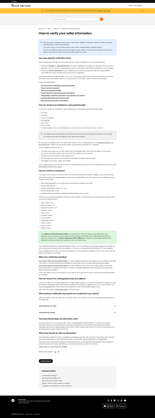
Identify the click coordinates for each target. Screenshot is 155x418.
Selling (49, 28)
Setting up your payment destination (70, 28)
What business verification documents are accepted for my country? (63, 95)
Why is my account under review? (52, 380)
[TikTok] (121, 400)
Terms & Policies (29, 414)
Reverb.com (42, 28)
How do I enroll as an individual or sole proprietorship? (58, 85)
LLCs (51, 289)
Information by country (47, 312)
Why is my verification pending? (51, 90)
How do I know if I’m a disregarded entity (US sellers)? (58, 93)
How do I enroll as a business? (50, 88)
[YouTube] (125, 400)
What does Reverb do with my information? (54, 100)
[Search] (101, 19)
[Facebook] (111, 400)
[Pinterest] (114, 400)
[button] (55, 352)
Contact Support (46, 361)
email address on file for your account (50, 166)
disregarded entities (61, 289)
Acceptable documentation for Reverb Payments (56, 386)
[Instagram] (108, 400)
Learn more (106, 11)
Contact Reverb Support (49, 375)
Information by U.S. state (47, 306)
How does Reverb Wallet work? (51, 378)
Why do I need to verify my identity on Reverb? (56, 383)
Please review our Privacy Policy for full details (53, 346)
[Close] (142, 11)
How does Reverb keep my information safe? (55, 98)
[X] (118, 400)
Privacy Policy (103, 339)
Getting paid (56, 28)
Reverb (15, 1)
